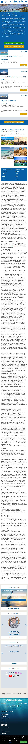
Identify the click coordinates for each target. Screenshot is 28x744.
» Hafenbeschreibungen (5, 718)
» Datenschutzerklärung (5, 731)
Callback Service (22, 703)
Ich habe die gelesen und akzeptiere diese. (13, 596)
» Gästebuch (3, 720)
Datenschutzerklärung (10, 596)
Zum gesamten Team (14, 637)
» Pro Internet (3, 716)
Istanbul (4, 175)
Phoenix (17, 179)
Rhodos (4, 173)
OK (23, 742)
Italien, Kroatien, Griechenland (12, 56)
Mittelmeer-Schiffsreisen (14, 246)
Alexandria (5, 179)
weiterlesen (14, 663)
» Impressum (3, 733)
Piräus (4, 176)
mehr (10, 742)
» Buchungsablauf (4, 714)
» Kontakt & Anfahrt (5, 728)
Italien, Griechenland (8, 101)
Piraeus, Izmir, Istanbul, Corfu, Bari (13, 76)
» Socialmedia (4, 721)
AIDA (17, 176)
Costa (17, 173)
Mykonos (4, 177)
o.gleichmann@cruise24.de (14, 634)
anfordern (14, 599)
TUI (16, 177)
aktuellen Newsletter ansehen (13, 608)
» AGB (2, 729)
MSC (16, 175)
